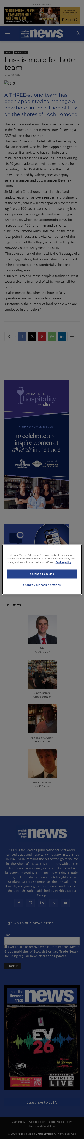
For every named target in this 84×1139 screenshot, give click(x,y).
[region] (42, 569)
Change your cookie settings (42, 584)
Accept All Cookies (42, 573)
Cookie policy (63, 562)
